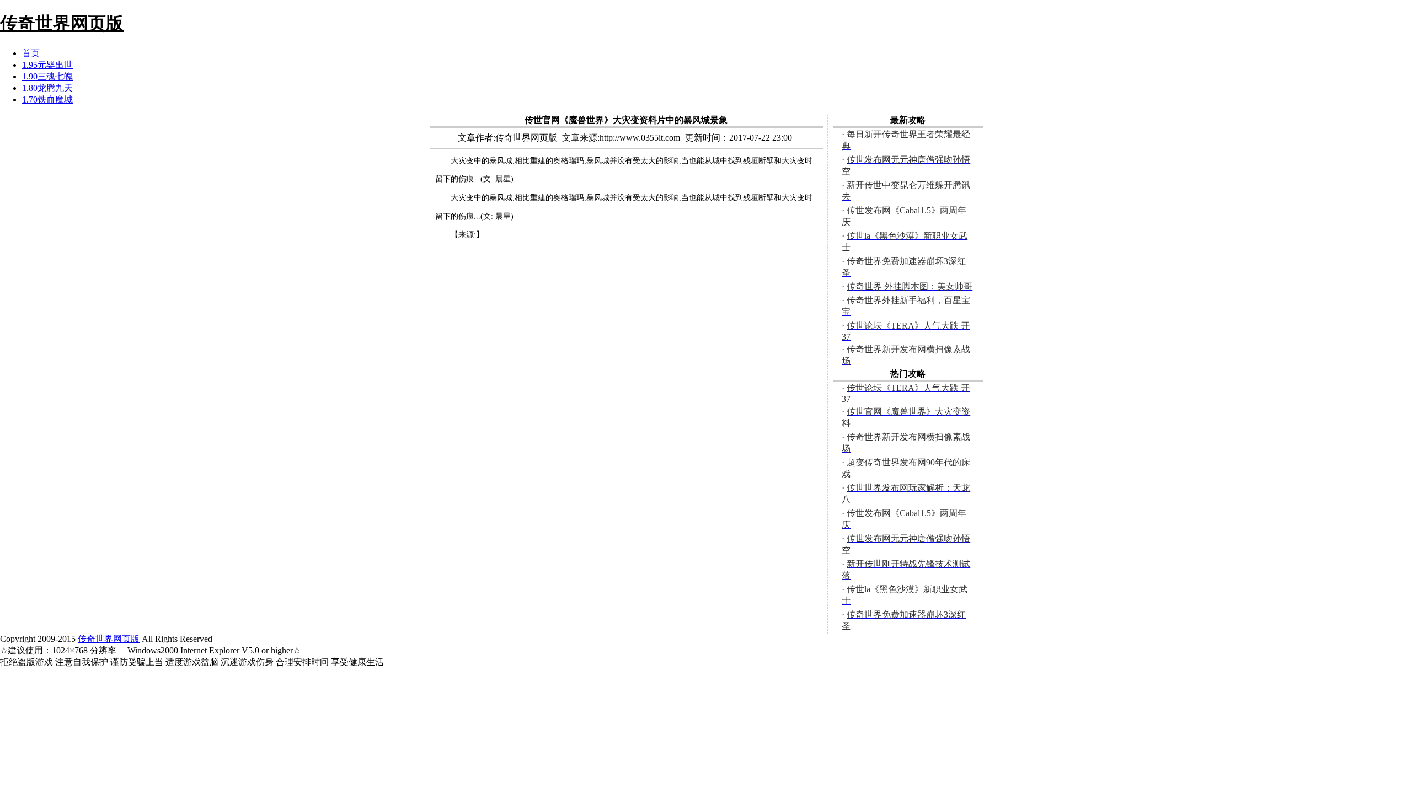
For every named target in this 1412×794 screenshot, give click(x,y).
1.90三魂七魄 (47, 76)
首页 (31, 53)
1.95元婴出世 (47, 64)
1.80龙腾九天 (47, 88)
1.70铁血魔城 (47, 99)
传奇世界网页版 (109, 638)
